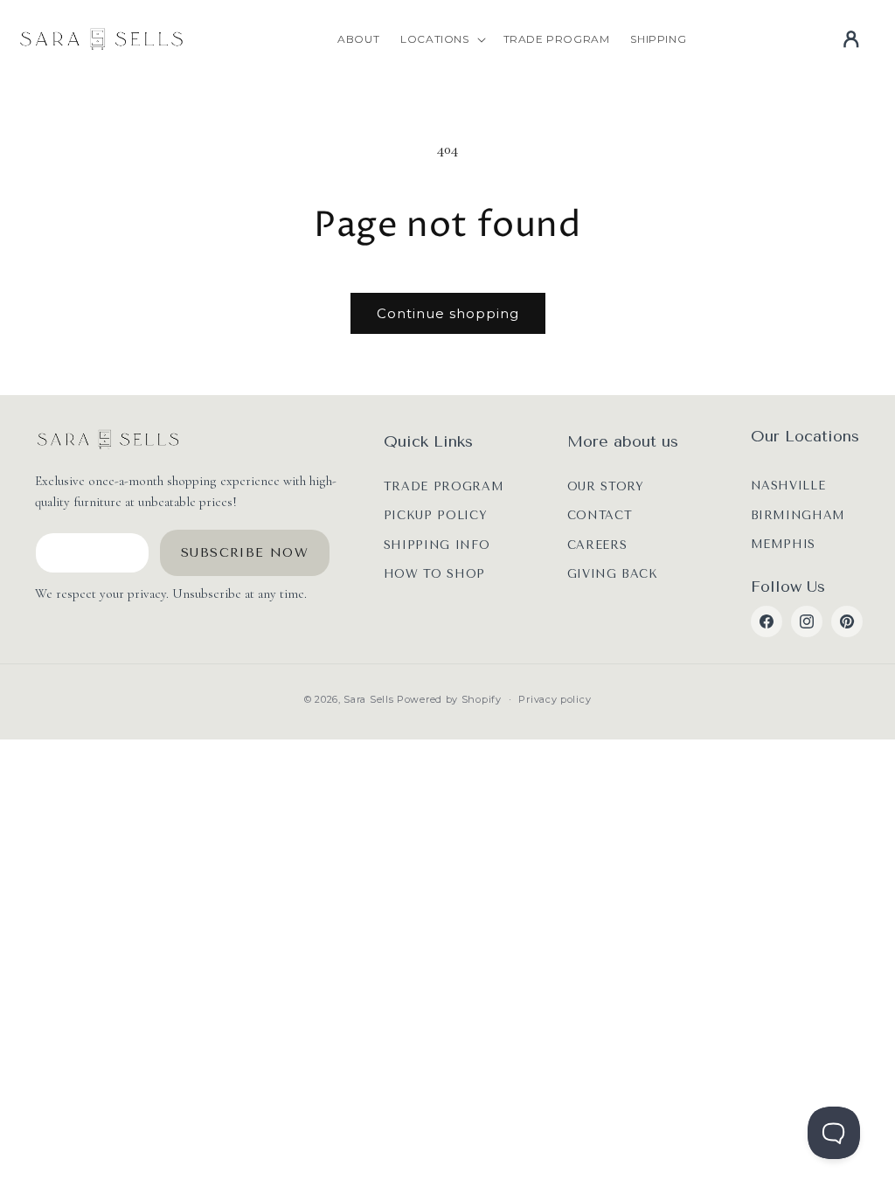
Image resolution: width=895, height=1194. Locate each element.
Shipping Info (436, 545)
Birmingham (798, 515)
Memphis (783, 544)
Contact (600, 515)
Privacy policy (554, 699)
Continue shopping (448, 313)
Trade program (443, 486)
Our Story (605, 486)
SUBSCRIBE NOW (245, 552)
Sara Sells (368, 699)
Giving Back (612, 573)
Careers (597, 545)
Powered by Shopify (449, 699)
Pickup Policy (435, 515)
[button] (441, 39)
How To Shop (434, 573)
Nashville (788, 485)
